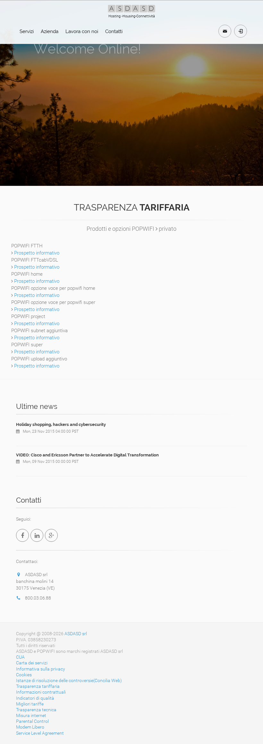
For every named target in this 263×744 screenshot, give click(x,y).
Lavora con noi (81, 31)
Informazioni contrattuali (41, 692)
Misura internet (31, 715)
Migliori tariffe (30, 703)
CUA (20, 657)
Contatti (114, 31)
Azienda (49, 31)
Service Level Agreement (40, 733)
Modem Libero (30, 727)
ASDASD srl (75, 633)
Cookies (24, 674)
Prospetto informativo (36, 253)
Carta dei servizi (31, 662)
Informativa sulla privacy (40, 668)
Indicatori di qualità (35, 698)
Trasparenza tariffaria (38, 686)
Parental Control (32, 721)
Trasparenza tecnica (36, 709)
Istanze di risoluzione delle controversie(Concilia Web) (69, 680)
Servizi (27, 31)
